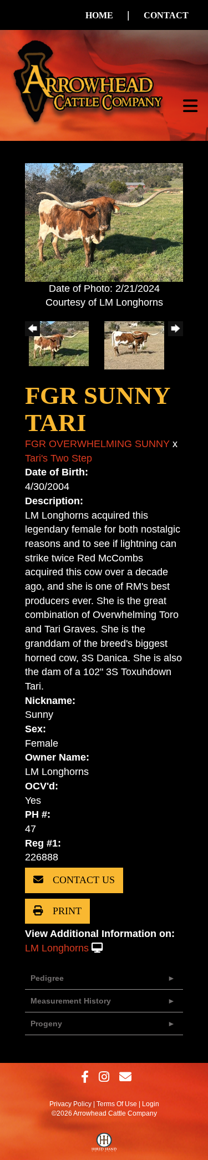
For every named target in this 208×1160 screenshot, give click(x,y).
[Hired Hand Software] (104, 1145)
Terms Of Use (117, 1104)
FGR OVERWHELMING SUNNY (97, 443)
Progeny (46, 1023)
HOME (99, 15)
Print (66, 910)
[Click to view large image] (104, 221)
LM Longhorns (57, 948)
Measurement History (71, 1000)
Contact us (82, 879)
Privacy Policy (70, 1104)
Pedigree (47, 978)
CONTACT (166, 15)
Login (150, 1104)
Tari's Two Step (58, 458)
